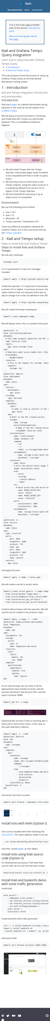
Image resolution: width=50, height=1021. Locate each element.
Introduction (14, 67)
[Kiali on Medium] (13, 1016)
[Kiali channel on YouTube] (19, 1016)
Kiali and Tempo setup (18, 70)
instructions (7, 834)
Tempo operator (13, 232)
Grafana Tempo (9, 110)
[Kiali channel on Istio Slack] (3, 1016)
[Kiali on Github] (47, 1016)
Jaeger (14, 104)
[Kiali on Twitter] (8, 1016)
